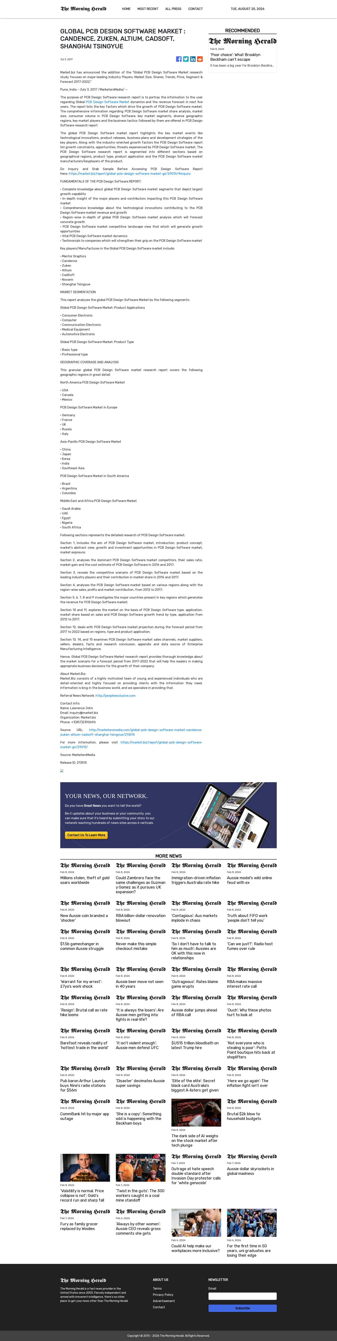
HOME (126, 9)
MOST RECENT (147, 9)
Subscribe (242, 1308)
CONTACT (195, 9)
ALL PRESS (173, 9)
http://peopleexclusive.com (116, 695)
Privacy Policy (163, 1295)
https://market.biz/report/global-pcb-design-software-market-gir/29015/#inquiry (130, 173)
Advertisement (164, 1301)
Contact (159, 1307)
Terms (157, 1288)
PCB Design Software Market (107, 102)
